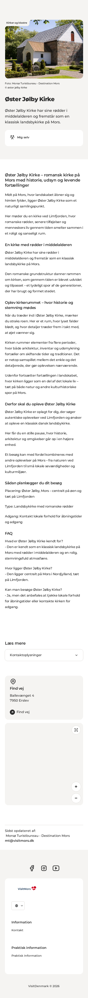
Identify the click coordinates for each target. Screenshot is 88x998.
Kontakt (17, 930)
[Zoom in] (76, 787)
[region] (44, 764)
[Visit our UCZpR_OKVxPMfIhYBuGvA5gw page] (56, 868)
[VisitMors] (23, 888)
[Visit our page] (31, 868)
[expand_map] (76, 729)
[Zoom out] (76, 798)
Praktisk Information (26, 956)
